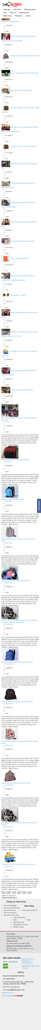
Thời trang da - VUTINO (18, 295)
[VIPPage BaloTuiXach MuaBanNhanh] (5, 966)
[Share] (4, 892)
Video (15, 920)
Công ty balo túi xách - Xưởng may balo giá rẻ (15, 581)
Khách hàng (7, 16)
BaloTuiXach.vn (27, 961)
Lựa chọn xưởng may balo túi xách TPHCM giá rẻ (17, 702)
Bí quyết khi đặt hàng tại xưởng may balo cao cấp (17, 662)
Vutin (5, 13)
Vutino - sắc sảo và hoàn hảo (20, 258)
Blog (29, 920)
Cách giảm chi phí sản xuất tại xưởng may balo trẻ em (18, 864)
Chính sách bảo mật (10, 913)
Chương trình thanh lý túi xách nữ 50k (22, 241)
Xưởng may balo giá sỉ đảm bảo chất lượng (15, 460)
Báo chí (13, 13)
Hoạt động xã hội (18, 922)
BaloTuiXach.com (27, 959)
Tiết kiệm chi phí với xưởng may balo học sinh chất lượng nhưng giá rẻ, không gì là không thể (19, 621)
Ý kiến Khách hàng (19, 917)
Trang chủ (6, 9)
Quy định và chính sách (11, 915)
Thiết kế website (6, 996)
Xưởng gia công (29, 9)
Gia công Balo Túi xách (20, 925)
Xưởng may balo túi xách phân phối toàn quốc (25, 56)
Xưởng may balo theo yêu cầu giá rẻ (12, 499)
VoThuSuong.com (27, 963)
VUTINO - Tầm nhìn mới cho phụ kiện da (23, 146)
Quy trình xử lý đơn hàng (12, 908)
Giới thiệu (17, 9)
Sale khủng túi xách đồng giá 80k (21, 90)
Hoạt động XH (24, 13)
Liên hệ (28, 16)
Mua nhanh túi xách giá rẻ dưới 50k (22, 390)
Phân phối (18, 16)
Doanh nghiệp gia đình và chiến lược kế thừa (25, 73)
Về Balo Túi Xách (18, 927)
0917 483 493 (13, 962)
